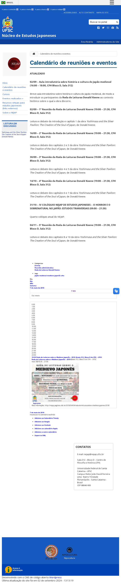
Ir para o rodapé (58, 9)
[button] (42, 415)
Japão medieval (41, 275)
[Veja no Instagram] (113, 28)
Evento (37, 265)
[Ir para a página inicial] (33, 53)
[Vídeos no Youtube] (108, 28)
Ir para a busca (42, 9)
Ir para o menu (26, 9)
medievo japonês (54, 275)
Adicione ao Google (42, 421)
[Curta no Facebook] (98, 28)
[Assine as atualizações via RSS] (117, 28)
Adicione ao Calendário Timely (47, 418)
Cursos (6, 94)
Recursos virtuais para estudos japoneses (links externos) (14, 105)
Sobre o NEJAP (10, 112)
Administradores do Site (108, 42)
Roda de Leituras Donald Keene (47, 270)
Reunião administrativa (44, 268)
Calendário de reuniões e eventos (14, 88)
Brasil (10, 2)
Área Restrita (87, 42)
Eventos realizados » (13, 98)
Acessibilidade (70, 12)
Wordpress (55, 577)
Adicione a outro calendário (46, 432)
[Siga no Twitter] (103, 28)
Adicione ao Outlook (43, 425)
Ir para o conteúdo (10, 9)
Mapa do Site (102, 12)
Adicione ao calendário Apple (46, 428)
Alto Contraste (86, 12)
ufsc (62, 275)
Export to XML (40, 435)
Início (5, 82)
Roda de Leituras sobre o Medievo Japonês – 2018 (51, 359)
